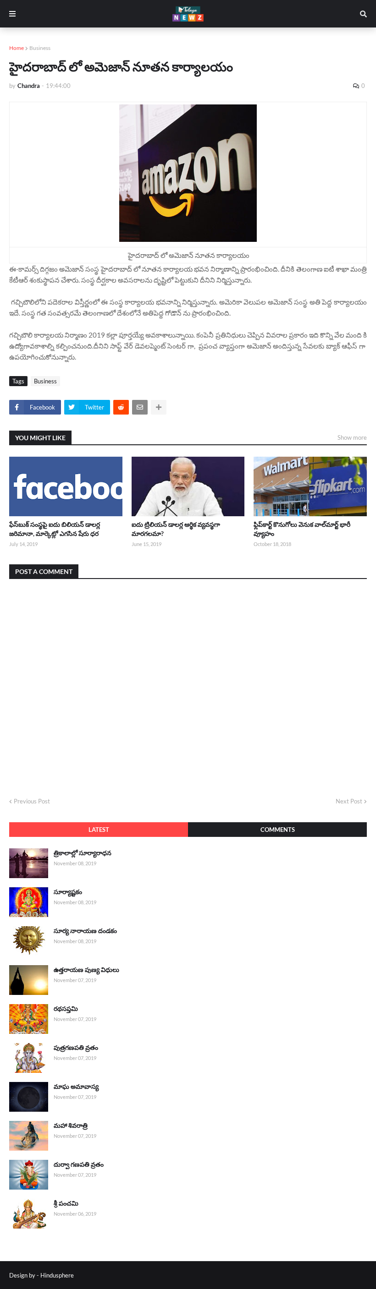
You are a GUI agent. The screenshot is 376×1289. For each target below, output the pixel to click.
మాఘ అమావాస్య (76, 1086)
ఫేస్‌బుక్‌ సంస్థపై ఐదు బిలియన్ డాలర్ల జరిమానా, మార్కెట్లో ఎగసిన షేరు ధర (54, 528)
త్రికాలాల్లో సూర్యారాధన (82, 853)
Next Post (349, 801)
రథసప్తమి (66, 1008)
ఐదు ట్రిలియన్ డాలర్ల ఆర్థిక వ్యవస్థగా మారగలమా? (176, 528)
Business (39, 47)
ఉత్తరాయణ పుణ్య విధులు (86, 969)
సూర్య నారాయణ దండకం (85, 930)
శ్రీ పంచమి (66, 1203)
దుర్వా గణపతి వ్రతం (79, 1164)
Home (16, 47)
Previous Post (32, 801)
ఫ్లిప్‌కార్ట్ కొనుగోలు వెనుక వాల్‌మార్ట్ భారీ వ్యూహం (302, 528)
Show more (352, 437)
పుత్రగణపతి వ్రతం (76, 1047)
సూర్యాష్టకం (68, 892)
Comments (277, 829)
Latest (98, 829)
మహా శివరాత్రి (71, 1125)
